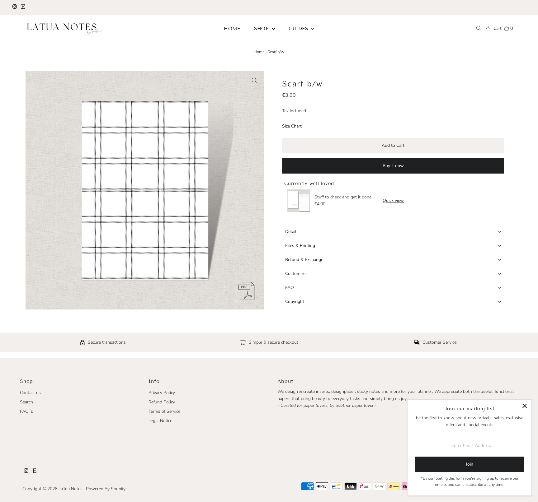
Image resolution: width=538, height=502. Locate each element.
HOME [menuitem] (232, 28)
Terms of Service (164, 411)
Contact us (30, 393)
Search (26, 402)
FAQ (289, 288)
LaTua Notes (71, 489)
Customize (295, 274)
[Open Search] (478, 28)
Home (259, 52)
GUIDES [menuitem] (299, 28)
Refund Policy (162, 402)
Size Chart (292, 126)
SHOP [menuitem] (262, 28)
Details (292, 232)
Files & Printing (300, 246)
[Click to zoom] (254, 81)
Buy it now (393, 166)
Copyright (294, 301)
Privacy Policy (162, 393)
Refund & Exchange (304, 260)
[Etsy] (23, 7)
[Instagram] (14, 7)
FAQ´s (26, 411)
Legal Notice (160, 421)
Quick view (393, 200)
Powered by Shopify (105, 489)
